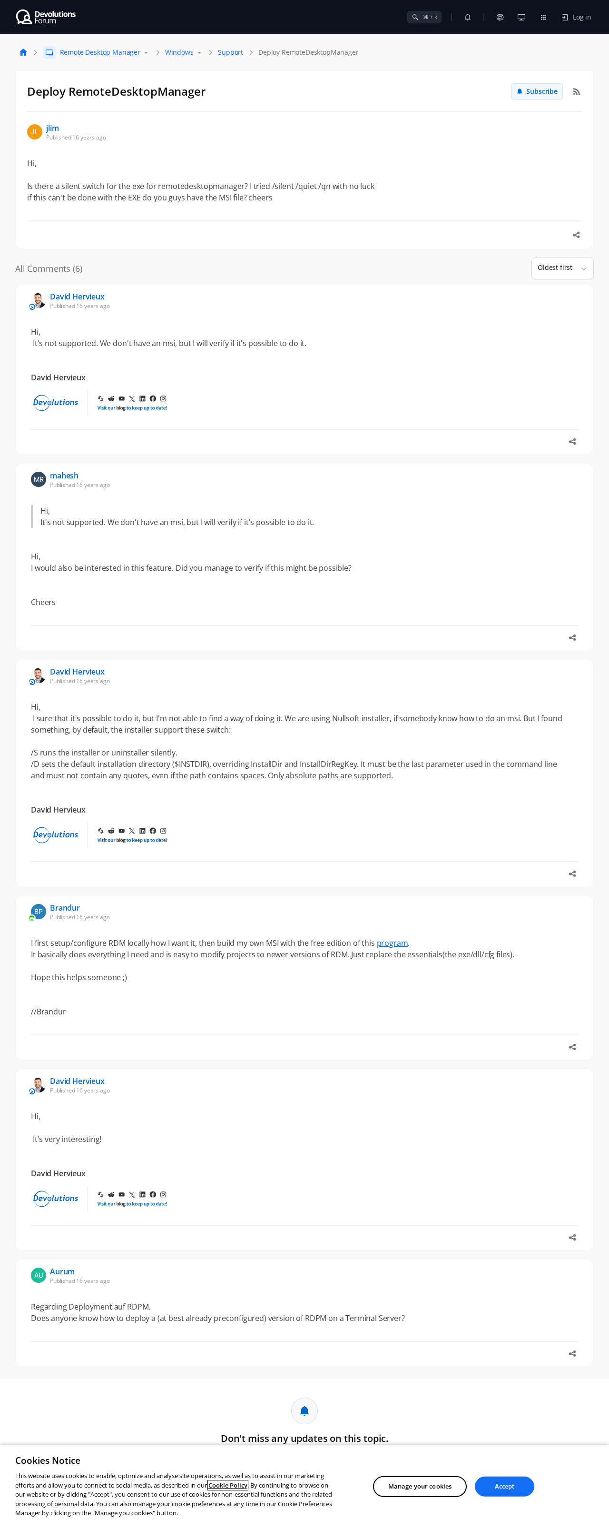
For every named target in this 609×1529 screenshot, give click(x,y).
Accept (505, 1486)
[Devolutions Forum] (46, 17)
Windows (179, 52)
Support (230, 52)
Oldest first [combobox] (555, 267)
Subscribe (542, 91)
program (392, 943)
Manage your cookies (420, 1486)
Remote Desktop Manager (100, 52)
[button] (580, 268)
